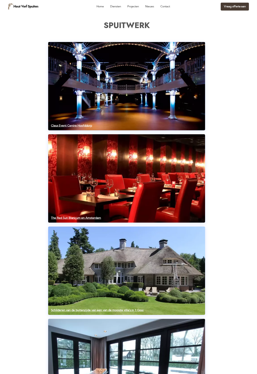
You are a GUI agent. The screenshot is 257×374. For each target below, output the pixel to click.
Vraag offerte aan (235, 6)
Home (100, 6)
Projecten (133, 6)
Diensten (115, 6)
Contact (165, 6)
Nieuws (149, 6)
